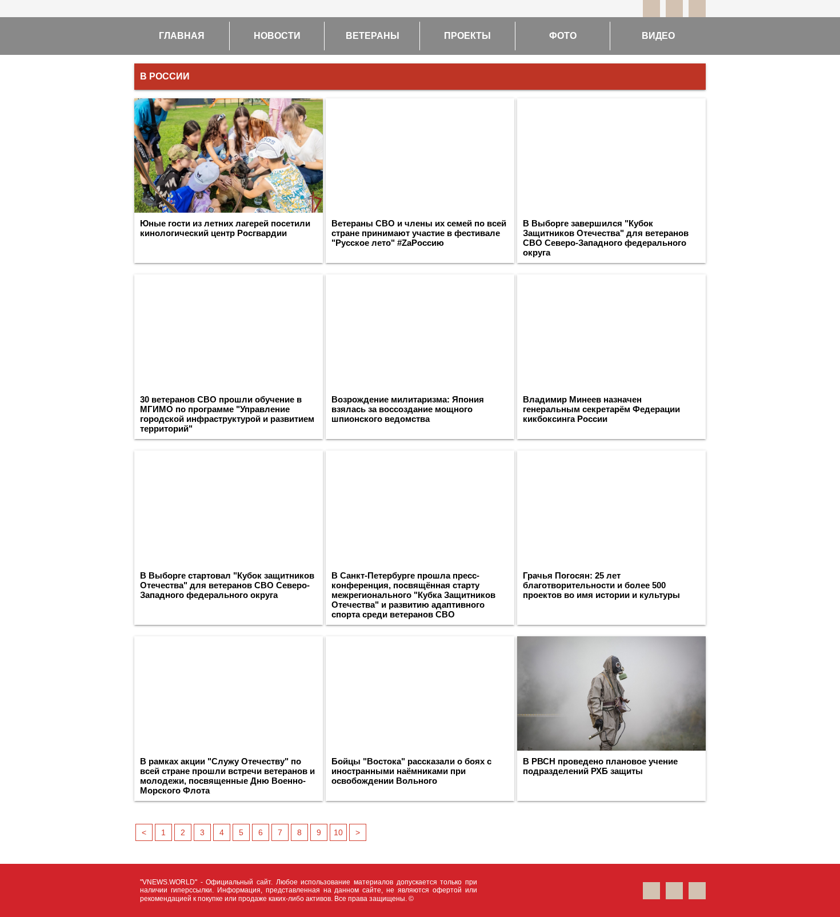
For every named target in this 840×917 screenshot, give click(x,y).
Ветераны (372, 36)
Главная (182, 36)
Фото (563, 36)
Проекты (467, 36)
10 (338, 832)
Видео (658, 36)
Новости (277, 36)
